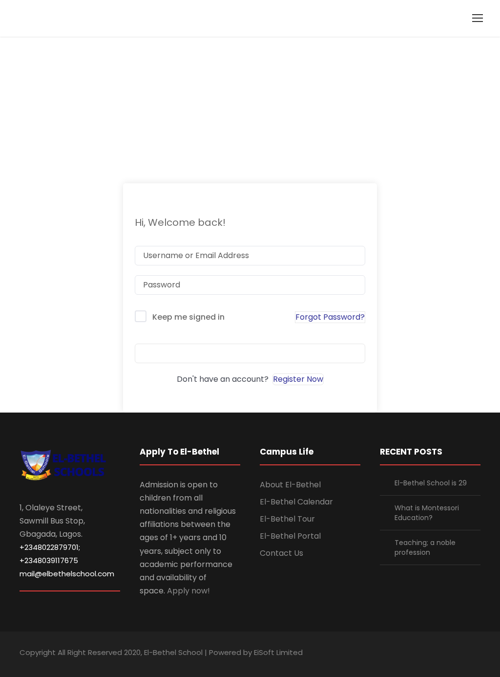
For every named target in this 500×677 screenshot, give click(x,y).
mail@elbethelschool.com (67, 573)
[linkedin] (425, 653)
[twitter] (459, 653)
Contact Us (281, 553)
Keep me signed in (188, 317)
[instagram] (476, 653)
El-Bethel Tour (287, 518)
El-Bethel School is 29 (431, 483)
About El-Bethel (290, 484)
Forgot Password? (330, 317)
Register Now (298, 379)
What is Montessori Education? (427, 513)
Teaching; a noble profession (425, 547)
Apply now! (188, 590)
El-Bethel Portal (290, 536)
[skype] (442, 653)
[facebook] (408, 653)
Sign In (250, 353)
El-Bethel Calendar (296, 501)
